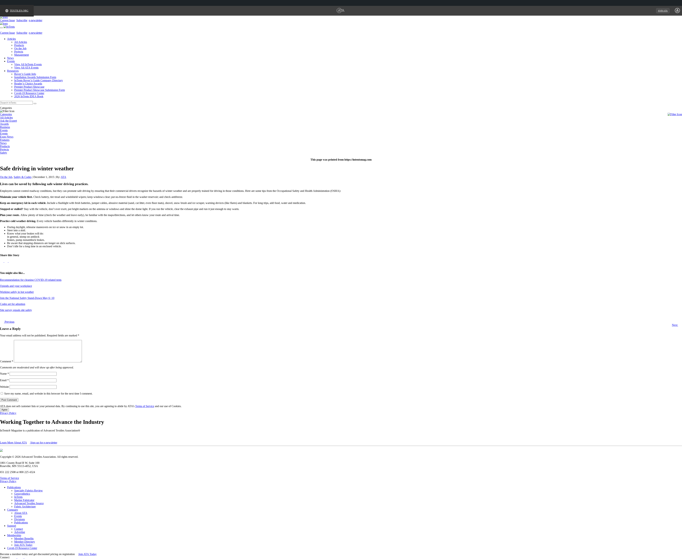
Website (4, 386)
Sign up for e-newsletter (43, 442)
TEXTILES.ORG (19, 10)
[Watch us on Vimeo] (26, 557)
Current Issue (7, 20)
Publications (14, 487)
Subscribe (21, 20)
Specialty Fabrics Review (28, 490)
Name (4, 373)
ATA (63, 177)
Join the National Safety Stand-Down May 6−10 (27, 297)
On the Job (20, 48)
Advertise (19, 532)
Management (21, 54)
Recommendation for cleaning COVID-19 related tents (30, 279)
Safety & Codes (22, 177)
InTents (18, 496)
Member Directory (24, 541)
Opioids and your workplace (16, 285)
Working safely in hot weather (17, 291)
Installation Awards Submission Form (35, 77)
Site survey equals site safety (16, 310)
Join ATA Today (23, 544)
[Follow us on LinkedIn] (6, 261)
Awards (4, 123)
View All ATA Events (26, 67)
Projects (18, 51)
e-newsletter (35, 20)
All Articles (20, 42)
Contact (18, 528)
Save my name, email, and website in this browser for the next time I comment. (48, 393)
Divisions (19, 519)
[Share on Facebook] (2, 261)
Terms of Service (144, 406)
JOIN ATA (663, 11)
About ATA (20, 512)
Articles (11, 38)
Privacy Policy (8, 413)
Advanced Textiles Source (29, 503)
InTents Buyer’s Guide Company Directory (38, 80)
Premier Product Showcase (29, 86)
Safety (3, 152)
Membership (14, 535)
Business (5, 127)
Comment (6, 361)
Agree (4, 409)
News (10, 58)
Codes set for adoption (12, 304)
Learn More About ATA (13, 442)
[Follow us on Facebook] (15, 557)
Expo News (6, 136)
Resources (13, 70)
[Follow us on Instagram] (30, 557)
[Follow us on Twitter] (10, 261)
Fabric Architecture (25, 506)
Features (4, 139)
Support (11, 525)
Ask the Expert (8, 120)
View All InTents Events (28, 64)
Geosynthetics (22, 493)
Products (19, 45)
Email (4, 380)
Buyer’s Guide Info (25, 73)
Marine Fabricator (24, 500)
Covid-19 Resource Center (29, 93)
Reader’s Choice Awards (28, 83)
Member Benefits (24, 538)
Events (11, 61)
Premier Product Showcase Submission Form (39, 89)
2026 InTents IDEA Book (28, 96)
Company (12, 509)
